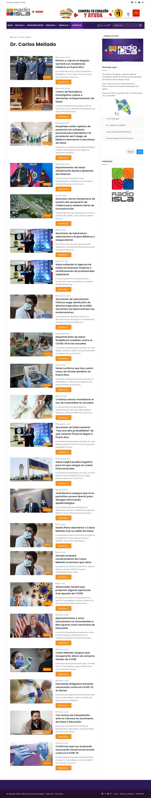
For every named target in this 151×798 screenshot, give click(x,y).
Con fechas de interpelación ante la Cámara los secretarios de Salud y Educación (74, 718)
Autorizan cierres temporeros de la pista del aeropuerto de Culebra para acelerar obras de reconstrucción (75, 203)
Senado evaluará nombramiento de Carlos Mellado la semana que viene (73, 559)
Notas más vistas (35, 25)
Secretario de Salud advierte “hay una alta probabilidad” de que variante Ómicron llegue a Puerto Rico (75, 432)
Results (130, 152)
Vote (140, 152)
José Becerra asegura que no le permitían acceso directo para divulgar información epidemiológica (75, 498)
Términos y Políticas (127, 794)
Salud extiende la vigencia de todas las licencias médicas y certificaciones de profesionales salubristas (75, 269)
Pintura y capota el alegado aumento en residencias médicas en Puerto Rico (72, 64)
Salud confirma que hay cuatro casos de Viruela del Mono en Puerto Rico (74, 371)
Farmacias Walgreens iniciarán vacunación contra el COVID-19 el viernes (74, 687)
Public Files (140, 794)
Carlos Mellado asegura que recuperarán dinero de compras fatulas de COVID (75, 656)
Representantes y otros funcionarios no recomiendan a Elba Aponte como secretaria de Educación (75, 623)
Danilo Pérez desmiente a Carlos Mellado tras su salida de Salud (75, 529)
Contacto (77, 25)
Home (14, 37)
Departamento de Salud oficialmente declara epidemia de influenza (74, 171)
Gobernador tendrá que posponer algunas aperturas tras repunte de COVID (73, 590)
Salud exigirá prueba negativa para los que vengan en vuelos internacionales (74, 465)
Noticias (19, 25)
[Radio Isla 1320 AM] (18, 11)
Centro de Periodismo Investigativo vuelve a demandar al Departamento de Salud (75, 96)
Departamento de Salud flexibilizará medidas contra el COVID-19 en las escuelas (74, 340)
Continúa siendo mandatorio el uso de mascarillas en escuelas (75, 401)
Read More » (63, 82)
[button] (123, 107)
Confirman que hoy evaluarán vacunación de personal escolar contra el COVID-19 (75, 750)
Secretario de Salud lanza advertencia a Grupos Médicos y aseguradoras (75, 237)
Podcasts (50, 25)
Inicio (10, 25)
